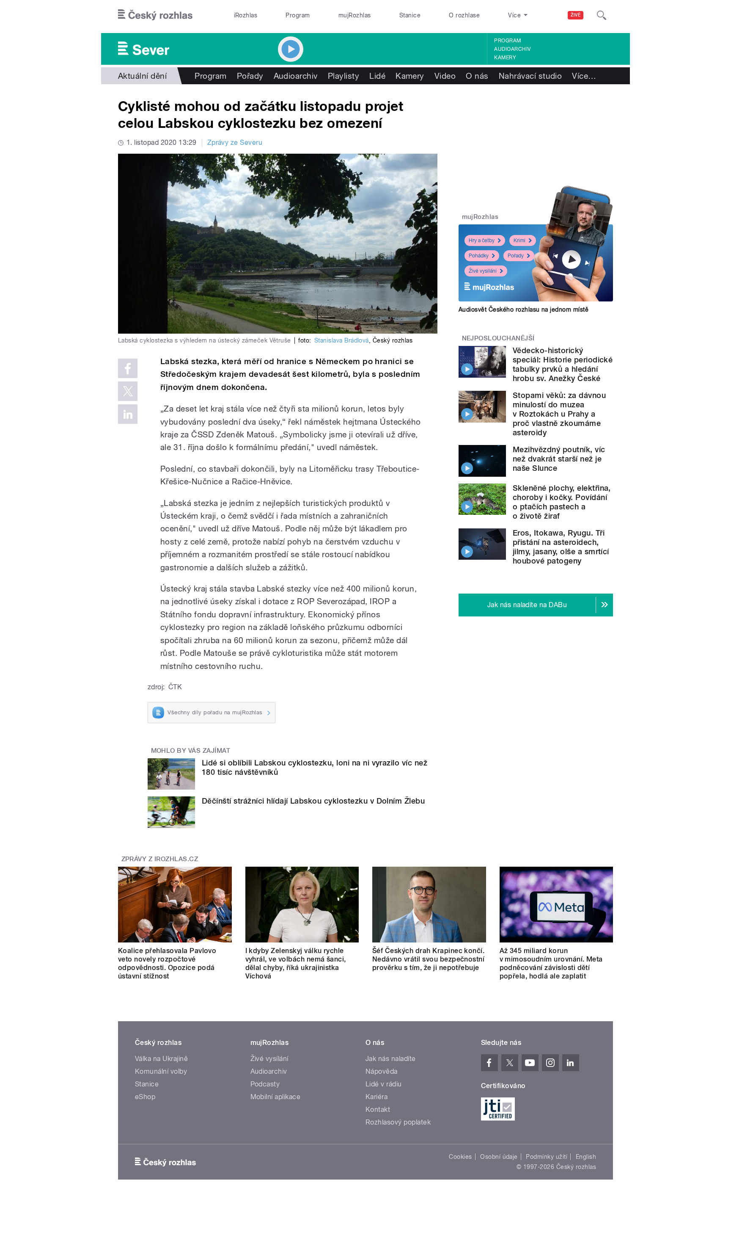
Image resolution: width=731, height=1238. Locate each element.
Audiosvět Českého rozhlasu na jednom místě (523, 309)
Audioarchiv (512, 49)
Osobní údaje (499, 1156)
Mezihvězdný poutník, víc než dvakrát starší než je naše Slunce (559, 459)
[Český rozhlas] (155, 15)
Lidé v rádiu (384, 1084)
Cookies (460, 1156)
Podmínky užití (546, 1156)
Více (584, 75)
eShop (145, 1097)
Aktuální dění (142, 75)
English (586, 1156)
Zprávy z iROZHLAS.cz (159, 859)
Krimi (519, 240)
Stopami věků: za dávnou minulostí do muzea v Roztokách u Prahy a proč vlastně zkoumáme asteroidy (559, 414)
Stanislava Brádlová (341, 340)
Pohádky (479, 256)
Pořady (250, 75)
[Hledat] (601, 15)
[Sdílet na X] (127, 391)
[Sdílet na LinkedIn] (127, 414)
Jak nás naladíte (391, 1059)
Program (298, 15)
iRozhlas (246, 15)
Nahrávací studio (530, 75)
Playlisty (343, 75)
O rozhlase (464, 15)
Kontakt (378, 1109)
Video (445, 75)
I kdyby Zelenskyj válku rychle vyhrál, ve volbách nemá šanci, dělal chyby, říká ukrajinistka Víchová (295, 963)
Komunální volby (161, 1071)
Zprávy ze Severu (235, 142)
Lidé (377, 75)
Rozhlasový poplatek (398, 1122)
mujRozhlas (354, 15)
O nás (477, 75)
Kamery (505, 58)
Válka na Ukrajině (161, 1059)
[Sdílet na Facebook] (127, 368)
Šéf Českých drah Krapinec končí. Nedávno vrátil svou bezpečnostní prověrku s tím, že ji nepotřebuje (428, 959)
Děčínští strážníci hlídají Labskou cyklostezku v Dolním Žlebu (313, 800)
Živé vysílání (483, 271)
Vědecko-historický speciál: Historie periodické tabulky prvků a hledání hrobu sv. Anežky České (563, 364)
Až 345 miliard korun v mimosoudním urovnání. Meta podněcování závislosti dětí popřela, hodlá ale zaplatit (551, 963)
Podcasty (265, 1084)
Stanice (409, 15)
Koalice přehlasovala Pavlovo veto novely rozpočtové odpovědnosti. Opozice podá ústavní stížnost (167, 963)
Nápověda (382, 1071)
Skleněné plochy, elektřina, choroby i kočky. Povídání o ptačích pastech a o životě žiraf (562, 502)
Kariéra (376, 1097)
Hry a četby (482, 240)
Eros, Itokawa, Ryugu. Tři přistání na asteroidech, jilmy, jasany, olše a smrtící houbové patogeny (561, 546)
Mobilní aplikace (275, 1097)
